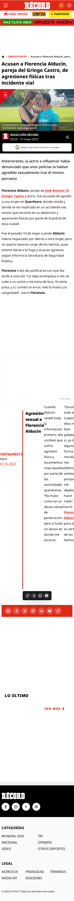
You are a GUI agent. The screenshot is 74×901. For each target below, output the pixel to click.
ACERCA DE (10, 872)
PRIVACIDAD (35, 872)
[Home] (3, 56)
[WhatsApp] (8, 610)
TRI (40, 836)
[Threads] (33, 610)
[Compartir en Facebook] (46, 595)
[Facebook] (16, 610)
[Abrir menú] (6, 5)
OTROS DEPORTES (51, 849)
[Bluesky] (49, 610)
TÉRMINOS (58, 872)
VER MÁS (53, 709)
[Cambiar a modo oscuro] (61, 5)
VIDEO (6, 849)
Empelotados (17, 56)
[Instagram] (16, 807)
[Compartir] (67, 137)
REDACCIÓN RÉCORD (24, 135)
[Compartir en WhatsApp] (40, 595)
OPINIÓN (45, 842)
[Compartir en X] (34, 595)
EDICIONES (34, 878)
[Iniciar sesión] (69, 5)
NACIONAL (9, 842)
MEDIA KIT (9, 878)
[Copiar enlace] (27, 595)
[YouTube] (36, 807)
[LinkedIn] (41, 610)
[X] (24, 610)
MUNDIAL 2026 (13, 836)
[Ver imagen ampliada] (37, 110)
